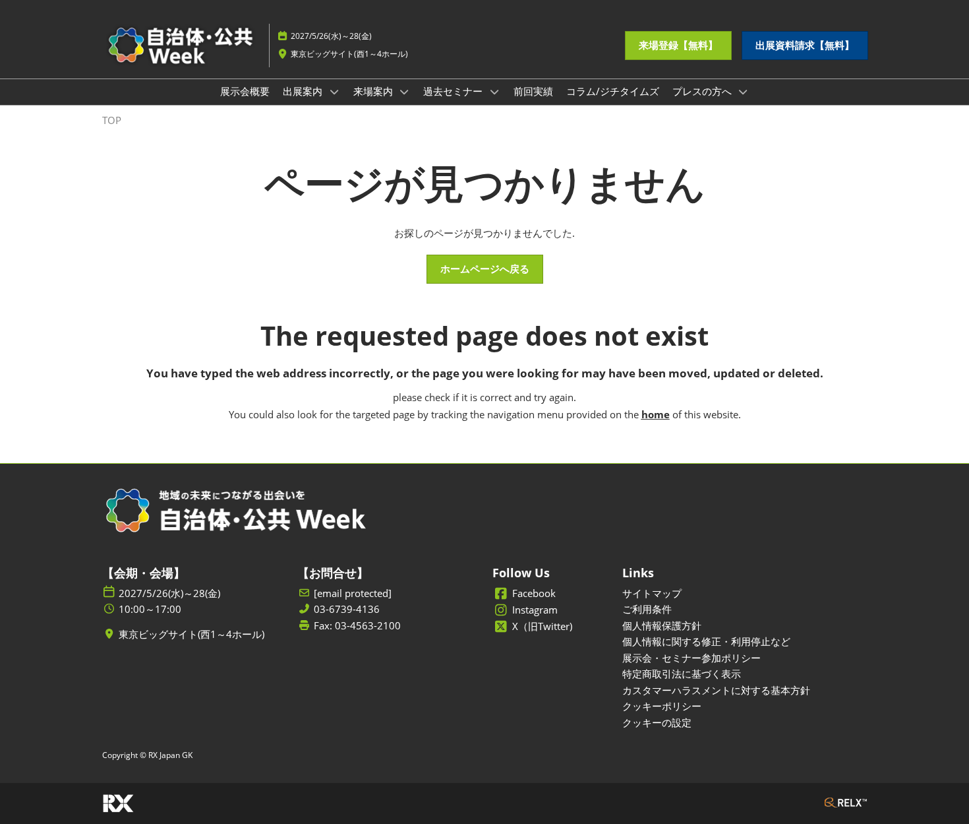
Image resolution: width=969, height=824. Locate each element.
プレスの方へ (703, 91)
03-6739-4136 (347, 609)
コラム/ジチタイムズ (612, 91)
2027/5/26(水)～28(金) (331, 36)
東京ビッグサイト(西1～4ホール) (349, 53)
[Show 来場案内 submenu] (405, 91)
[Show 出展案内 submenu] (334, 91)
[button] (678, 45)
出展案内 (304, 91)
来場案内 (374, 91)
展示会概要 (245, 91)
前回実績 (533, 91)
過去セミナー (454, 91)
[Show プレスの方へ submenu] (743, 91)
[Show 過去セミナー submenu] (494, 91)
